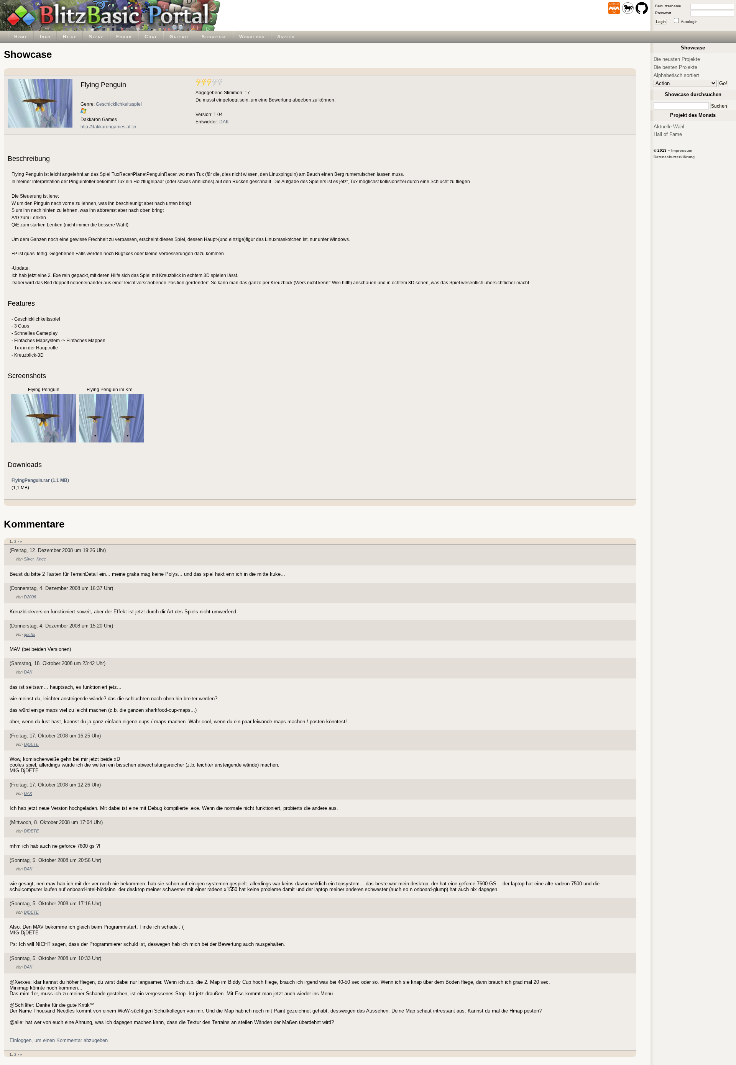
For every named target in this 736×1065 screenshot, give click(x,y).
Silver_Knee (35, 559)
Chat (151, 36)
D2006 (30, 597)
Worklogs (252, 36)
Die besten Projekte (675, 67)
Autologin (689, 22)
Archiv (286, 36)
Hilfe (70, 36)
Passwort (663, 13)
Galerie (179, 36)
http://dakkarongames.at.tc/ (108, 126)
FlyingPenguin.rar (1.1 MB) (40, 480)
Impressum (681, 150)
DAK (224, 121)
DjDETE (31, 744)
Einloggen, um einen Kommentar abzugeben (59, 1040)
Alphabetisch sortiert (676, 75)
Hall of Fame (668, 134)
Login (661, 22)
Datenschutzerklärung (674, 157)
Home (21, 36)
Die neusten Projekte (677, 59)
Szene (96, 36)
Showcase (214, 36)
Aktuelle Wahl (669, 126)
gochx (29, 634)
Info (45, 36)
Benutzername (668, 6)
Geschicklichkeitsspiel (119, 104)
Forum (124, 36)
